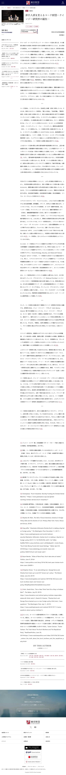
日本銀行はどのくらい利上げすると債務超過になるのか (10, 65)
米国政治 (9, 7)
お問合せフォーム (33, 711)
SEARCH (48, 741)
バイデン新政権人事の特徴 (42, 663)
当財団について (5, 732)
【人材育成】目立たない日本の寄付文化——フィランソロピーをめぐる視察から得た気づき (10, 74)
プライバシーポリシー (32, 766)
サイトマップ (41, 766)
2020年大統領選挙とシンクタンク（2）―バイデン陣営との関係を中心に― (42, 676)
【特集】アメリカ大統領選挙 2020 (42, 655)
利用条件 (24, 766)
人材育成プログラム (6, 736)
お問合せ (26, 741)
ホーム (3, 7)
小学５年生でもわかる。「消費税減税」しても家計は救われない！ (10, 47)
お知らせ (48, 736)
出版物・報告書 (27, 736)
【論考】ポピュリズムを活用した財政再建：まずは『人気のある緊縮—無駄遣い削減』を (10, 56)
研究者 (47, 732)
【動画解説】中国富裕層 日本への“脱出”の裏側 (10, 84)
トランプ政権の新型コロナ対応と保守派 (42, 682)
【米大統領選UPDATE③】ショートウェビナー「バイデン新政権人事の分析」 (42, 669)
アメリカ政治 (29, 26)
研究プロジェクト (28, 732)
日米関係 (36, 26)
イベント (4, 741)
